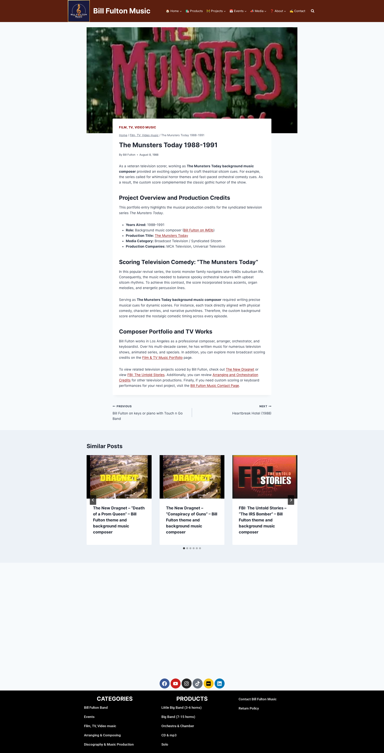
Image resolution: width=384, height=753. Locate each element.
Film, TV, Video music (137, 127)
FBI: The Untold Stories (146, 375)
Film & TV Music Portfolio (162, 358)
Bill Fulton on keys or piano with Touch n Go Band (148, 413)
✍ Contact (297, 11)
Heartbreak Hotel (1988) (251, 410)
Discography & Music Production (109, 744)
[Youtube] (176, 683)
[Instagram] (187, 683)
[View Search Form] (312, 11)
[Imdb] (209, 683)
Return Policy (249, 708)
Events (89, 717)
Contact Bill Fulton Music (258, 699)
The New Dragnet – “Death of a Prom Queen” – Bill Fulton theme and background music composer (119, 520)
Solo (164, 744)
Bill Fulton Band (96, 708)
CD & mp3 (169, 735)
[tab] (184, 548)
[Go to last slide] (93, 500)
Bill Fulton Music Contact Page (214, 386)
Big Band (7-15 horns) (178, 717)
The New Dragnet (240, 369)
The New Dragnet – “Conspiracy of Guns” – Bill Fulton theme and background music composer (191, 520)
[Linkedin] (220, 683)
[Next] (291, 500)
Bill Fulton (129, 154)
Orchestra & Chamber (177, 726)
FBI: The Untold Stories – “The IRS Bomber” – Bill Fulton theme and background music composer (262, 520)
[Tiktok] (198, 683)
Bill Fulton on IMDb (198, 230)
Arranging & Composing (102, 735)
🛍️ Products (194, 11)
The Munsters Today (171, 236)
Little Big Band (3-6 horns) (181, 708)
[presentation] (119, 476)
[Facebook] (165, 683)
